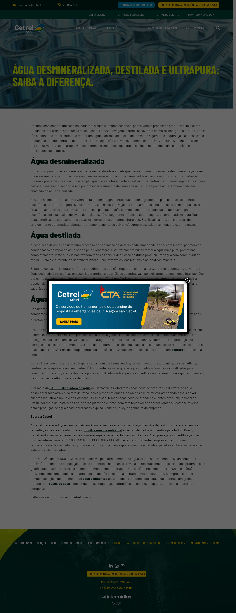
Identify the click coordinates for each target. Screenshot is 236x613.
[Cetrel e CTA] (118, 306)
